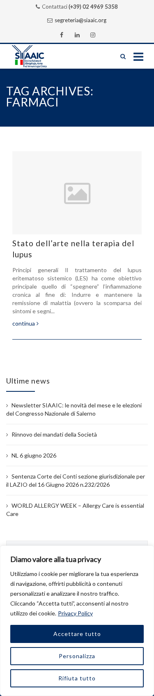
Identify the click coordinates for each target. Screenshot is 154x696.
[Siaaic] (37, 56)
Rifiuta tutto (77, 678)
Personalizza (77, 655)
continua (23, 323)
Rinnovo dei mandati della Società (54, 434)
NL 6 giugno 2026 (33, 455)
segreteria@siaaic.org (80, 20)
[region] (77, 621)
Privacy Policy (75, 613)
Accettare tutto (77, 633)
